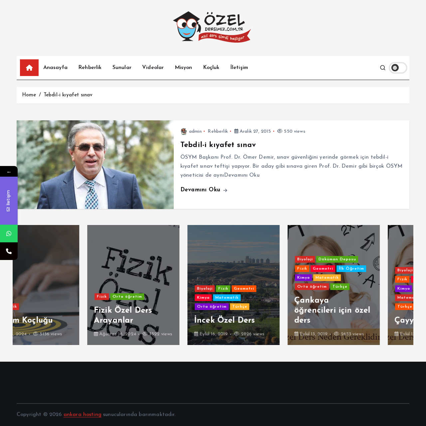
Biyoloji (134, 289)
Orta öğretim (57, 297)
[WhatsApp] (9, 233)
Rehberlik (90, 67)
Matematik (156, 298)
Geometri (173, 289)
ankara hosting (83, 414)
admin (195, 131)
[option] (63, 285)
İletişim (239, 67)
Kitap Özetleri (361, 289)
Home (29, 95)
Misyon (183, 67)
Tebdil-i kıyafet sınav (68, 95)
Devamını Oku (201, 190)
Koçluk (211, 67)
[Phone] (9, 251)
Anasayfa (55, 67)
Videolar (153, 67)
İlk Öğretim (281, 269)
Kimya (132, 298)
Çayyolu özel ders (358, 321)
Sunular (121, 67)
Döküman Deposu (267, 259)
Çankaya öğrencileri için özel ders (262, 311)
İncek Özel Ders (153, 321)
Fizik (31, 297)
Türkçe (169, 307)
